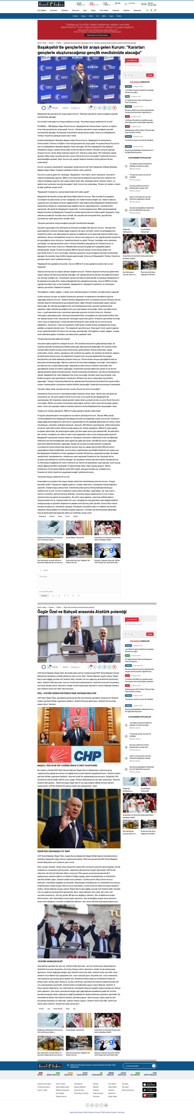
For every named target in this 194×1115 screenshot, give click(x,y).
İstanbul (52, 516)
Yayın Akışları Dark (62, 1087)
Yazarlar (126, 10)
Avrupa (83, 16)
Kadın (93, 10)
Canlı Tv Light (42, 1090)
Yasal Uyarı (121, 1112)
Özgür (68, 1009)
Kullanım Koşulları (111, 1112)
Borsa (39, 1074)
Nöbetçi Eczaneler (62, 1090)
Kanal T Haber (41, 43)
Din (97, 16)
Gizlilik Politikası (89, 1112)
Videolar (115, 10)
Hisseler (110, 1074)
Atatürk (41, 1009)
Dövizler (96, 1087)
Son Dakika (41, 10)
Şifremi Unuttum (128, 1090)
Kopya (60, 516)
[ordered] (64, 595)
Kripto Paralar (150, 1074)
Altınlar (95, 1084)
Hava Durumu (82, 1074)
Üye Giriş (125, 1084)
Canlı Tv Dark (60, 1084)
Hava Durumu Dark (44, 1084)
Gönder (44, 596)
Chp (48, 1009)
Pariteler (122, 1074)
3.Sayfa (75, 16)
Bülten (91, 16)
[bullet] (67, 595)
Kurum (67, 516)
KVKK (103, 1112)
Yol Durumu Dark (43, 1087)
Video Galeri (112, 1087)
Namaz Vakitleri (53, 1074)
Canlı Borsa (78, 1084)
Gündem (64, 10)
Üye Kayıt (125, 1087)
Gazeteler (137, 10)
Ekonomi (75, 10)
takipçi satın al (61, 1096)
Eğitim (104, 16)
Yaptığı (75, 516)
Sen (74, 1009)
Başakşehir (42, 516)
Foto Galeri (104, 10)
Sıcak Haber (112, 1096)
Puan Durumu (97, 1074)
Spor (85, 10)
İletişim (80, 1112)
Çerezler (97, 1112)
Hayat (111, 16)
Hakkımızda (73, 1112)
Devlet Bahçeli (57, 1009)
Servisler (53, 10)
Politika (118, 16)
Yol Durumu (135, 1074)
